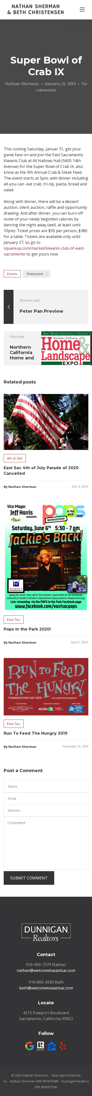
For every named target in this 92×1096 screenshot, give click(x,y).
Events (12, 274)
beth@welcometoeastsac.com (46, 988)
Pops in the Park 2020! (27, 629)
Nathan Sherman (22, 83)
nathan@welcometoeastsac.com (46, 970)
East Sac (13, 619)
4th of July (15, 458)
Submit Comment (29, 878)
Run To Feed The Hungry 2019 (35, 733)
